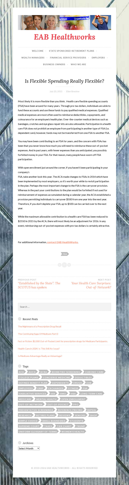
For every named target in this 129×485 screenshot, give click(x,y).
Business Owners (54, 64)
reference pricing (70, 410)
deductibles (83, 377)
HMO (63, 393)
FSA (65, 254)
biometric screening (66, 372)
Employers (98, 57)
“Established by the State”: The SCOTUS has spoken (39, 283)
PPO (76, 404)
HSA (73, 393)
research (25, 415)
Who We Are (78, 64)
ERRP (40, 388)
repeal (91, 410)
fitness (73, 388)
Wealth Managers (33, 57)
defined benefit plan (33, 382)
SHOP (93, 415)
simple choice (28, 421)
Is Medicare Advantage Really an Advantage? (40, 356)
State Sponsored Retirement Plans (71, 51)
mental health (46, 399)
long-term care (91, 393)
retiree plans (45, 415)
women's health (73, 431)
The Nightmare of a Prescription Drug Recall (39, 326)
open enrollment (73, 399)
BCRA (43, 372)
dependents (60, 382)
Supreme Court (29, 426)
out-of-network (31, 404)
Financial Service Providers (68, 57)
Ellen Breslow (72, 91)
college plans (28, 377)
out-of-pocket (58, 404)
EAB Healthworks (64, 37)
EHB (89, 382)
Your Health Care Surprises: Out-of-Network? (91, 283)
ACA (21, 372)
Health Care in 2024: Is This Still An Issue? (39, 348)
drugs (77, 382)
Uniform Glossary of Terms (38, 431)
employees (26, 388)
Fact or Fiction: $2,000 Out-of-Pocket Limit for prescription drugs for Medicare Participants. (63, 341)
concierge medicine (56, 377)
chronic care (94, 372)
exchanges (55, 388)
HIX (53, 393)
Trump (80, 426)
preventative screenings (36, 410)
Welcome (37, 51)
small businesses (53, 421)
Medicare (25, 399)
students (76, 421)
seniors (80, 415)
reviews (64, 415)
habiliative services (32, 393)
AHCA (32, 372)
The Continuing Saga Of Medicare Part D (38, 333)
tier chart (64, 426)
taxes (48, 426)
